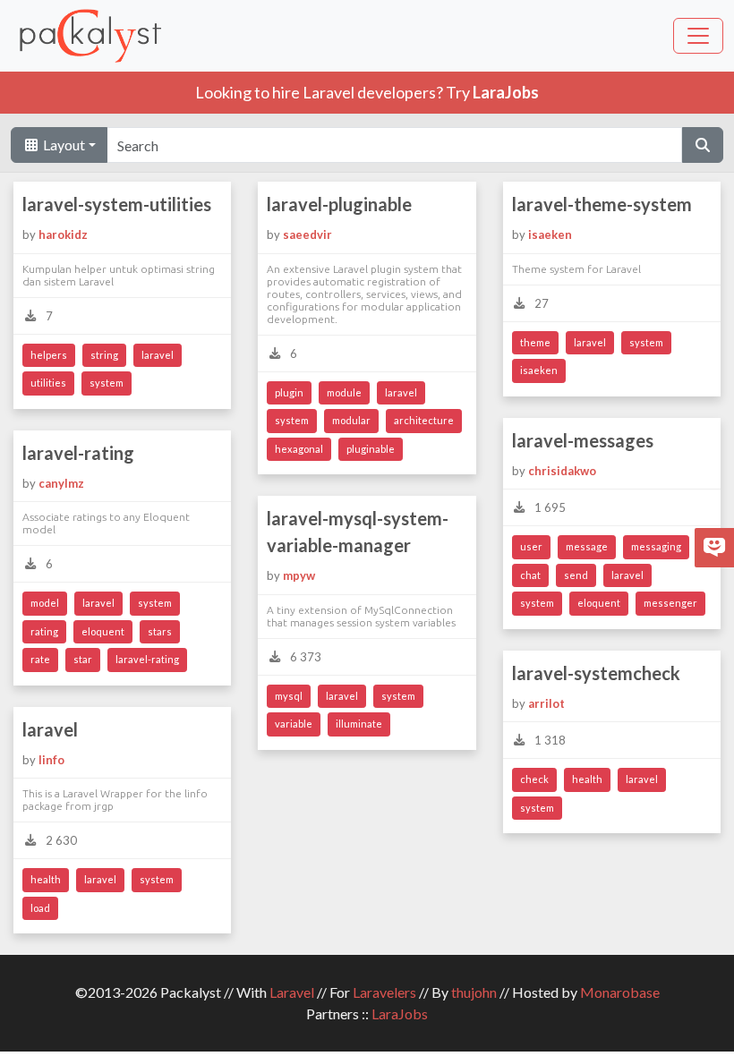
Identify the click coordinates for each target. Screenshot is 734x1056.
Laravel (291, 992)
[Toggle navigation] (698, 36)
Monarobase (620, 992)
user (531, 546)
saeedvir (307, 234)
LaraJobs (399, 1013)
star (82, 659)
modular (351, 420)
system (107, 382)
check (534, 779)
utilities (48, 382)
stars (160, 631)
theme (535, 342)
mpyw (299, 575)
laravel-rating (78, 453)
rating (44, 631)
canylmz (61, 483)
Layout (62, 144)
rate (40, 659)
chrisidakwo (562, 471)
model (44, 603)
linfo (51, 760)
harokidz (63, 234)
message (587, 546)
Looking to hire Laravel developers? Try (367, 92)
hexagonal (299, 449)
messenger (670, 603)
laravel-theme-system (602, 204)
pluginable (370, 449)
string (104, 355)
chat (530, 575)
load (40, 908)
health (587, 779)
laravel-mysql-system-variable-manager (357, 531)
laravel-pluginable (339, 204)
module (344, 392)
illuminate (359, 723)
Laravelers (384, 992)
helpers (48, 355)
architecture (424, 420)
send (576, 575)
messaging (656, 546)
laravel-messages (582, 440)
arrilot (546, 703)
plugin (289, 392)
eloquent (598, 603)
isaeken (550, 234)
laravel (157, 355)
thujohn (474, 992)
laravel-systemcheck (596, 673)
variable (293, 723)
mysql (289, 696)
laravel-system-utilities (116, 204)
